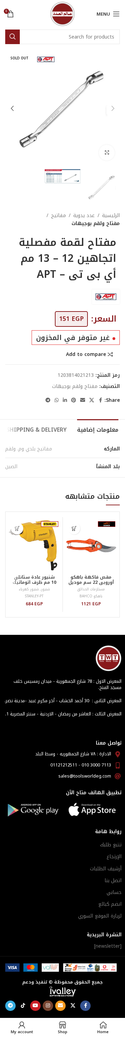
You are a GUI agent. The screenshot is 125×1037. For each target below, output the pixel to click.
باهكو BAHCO (91, 596)
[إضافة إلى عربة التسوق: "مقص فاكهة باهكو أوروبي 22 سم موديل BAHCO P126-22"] (74, 528)
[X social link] (91, 400)
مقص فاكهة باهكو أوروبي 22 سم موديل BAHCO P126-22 (91, 582)
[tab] (97, 429)
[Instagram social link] (48, 1006)
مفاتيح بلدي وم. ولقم (28, 449)
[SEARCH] (12, 37)
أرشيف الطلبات (106, 868)
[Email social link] (82, 400)
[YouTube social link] (35, 1006)
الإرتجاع (114, 856)
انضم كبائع (110, 904)
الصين (11, 466)
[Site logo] (62, 13)
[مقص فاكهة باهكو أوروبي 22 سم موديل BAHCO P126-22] (91, 545)
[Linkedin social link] (65, 400)
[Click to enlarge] (107, 152)
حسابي (114, 892)
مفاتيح (58, 215)
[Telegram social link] (47, 400)
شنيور (45, 589)
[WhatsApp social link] (56, 400)
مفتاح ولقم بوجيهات (96, 223)
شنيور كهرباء (29, 589)
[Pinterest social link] (73, 400)
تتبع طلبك (111, 844)
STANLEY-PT (34, 596)
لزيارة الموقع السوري (100, 916)
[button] (113, 108)
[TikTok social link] (23, 1006)
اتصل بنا (113, 880)
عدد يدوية (84, 215)
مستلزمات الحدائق (91, 589)
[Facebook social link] (100, 400)
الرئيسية (111, 215)
